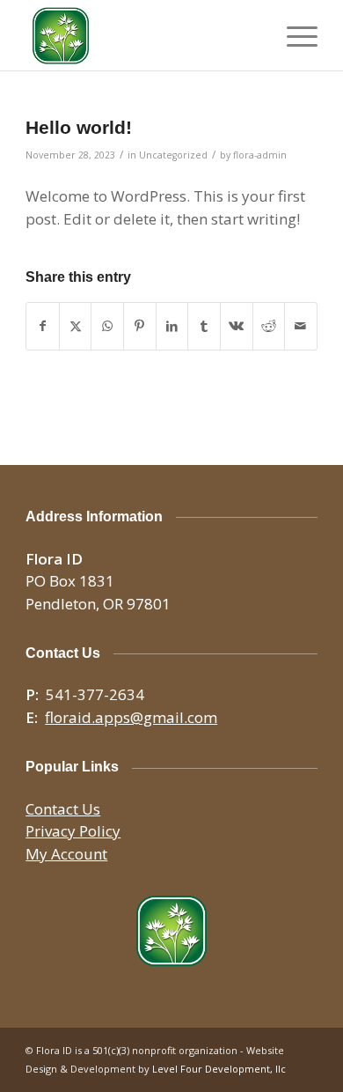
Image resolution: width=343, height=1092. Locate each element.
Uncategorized (173, 155)
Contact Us (63, 809)
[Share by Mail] (301, 326)
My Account (66, 854)
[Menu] (293, 35)
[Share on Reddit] (269, 326)
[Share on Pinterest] (140, 326)
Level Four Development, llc (219, 1068)
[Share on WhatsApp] (107, 326)
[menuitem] (293, 35)
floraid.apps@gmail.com (131, 717)
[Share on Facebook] (42, 326)
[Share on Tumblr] (204, 326)
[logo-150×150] (142, 35)
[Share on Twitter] (75, 326)
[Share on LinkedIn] (172, 326)
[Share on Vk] (236, 326)
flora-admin (260, 155)
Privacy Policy (73, 831)
